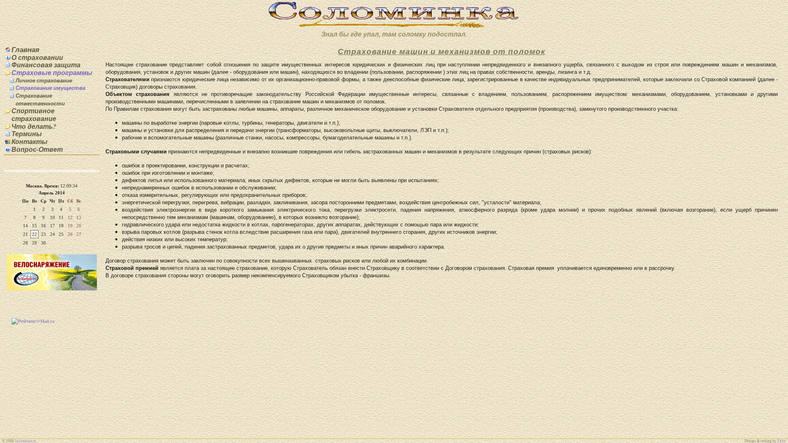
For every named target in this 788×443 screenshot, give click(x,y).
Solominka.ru (25, 441)
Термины (26, 133)
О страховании (37, 57)
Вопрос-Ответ (37, 149)
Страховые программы (51, 72)
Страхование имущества (50, 87)
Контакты (29, 141)
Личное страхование (44, 80)
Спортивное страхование (33, 114)
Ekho (781, 441)
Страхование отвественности (40, 99)
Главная (25, 49)
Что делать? (33, 126)
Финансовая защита (45, 64)
